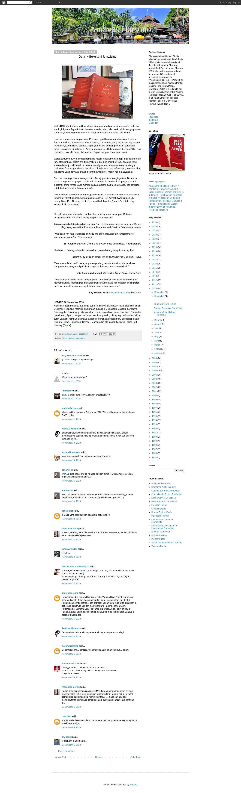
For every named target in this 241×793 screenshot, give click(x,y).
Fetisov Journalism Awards (164, 501)
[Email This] (100, 334)
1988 (154, 445)
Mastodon (153, 123)
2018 (154, 255)
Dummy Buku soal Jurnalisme (168, 308)
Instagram (153, 120)
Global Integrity (158, 509)
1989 (154, 441)
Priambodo (67, 391)
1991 (154, 432)
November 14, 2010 (71, 481)
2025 (154, 226)
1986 (154, 453)
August (158, 324)
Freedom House (159, 505)
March (157, 345)
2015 (154, 268)
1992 (154, 428)
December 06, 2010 (71, 745)
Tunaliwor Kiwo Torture (165, 304)
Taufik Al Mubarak (71, 429)
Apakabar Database (161, 483)
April (156, 341)
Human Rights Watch (161, 512)
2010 (154, 288)
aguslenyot (67, 511)
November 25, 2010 (71, 654)
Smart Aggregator (157, 182)
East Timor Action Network (163, 498)
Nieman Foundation (160, 531)
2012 (154, 280)
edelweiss (67, 470)
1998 (154, 403)
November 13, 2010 (71, 443)
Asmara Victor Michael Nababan (165, 313)
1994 (154, 420)
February (159, 349)
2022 (154, 239)
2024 (154, 230)
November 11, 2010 (71, 363)
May (156, 336)
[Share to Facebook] (110, 334)
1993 (154, 424)
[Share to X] (107, 334)
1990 (154, 437)
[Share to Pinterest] (114, 334)
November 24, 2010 (71, 583)
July (156, 328)
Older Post (135, 757)
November (159, 296)
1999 (154, 399)
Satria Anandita (69, 549)
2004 (154, 379)
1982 (154, 457)
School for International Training (166, 542)
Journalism (80, 338)
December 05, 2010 (71, 727)
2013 (154, 276)
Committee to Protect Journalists (166, 494)
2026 (154, 222)
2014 (154, 272)
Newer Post (60, 757)
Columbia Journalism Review (165, 491)
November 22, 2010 (71, 539)
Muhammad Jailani (71, 663)
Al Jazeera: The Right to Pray (163, 186)
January (158, 353)
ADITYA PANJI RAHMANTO (75, 566)
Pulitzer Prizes (158, 539)
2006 (154, 370)
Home (98, 757)
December (159, 292)
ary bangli (67, 737)
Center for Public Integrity (163, 487)
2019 (154, 251)
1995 (154, 416)
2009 (154, 358)
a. (63, 373)
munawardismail (70, 646)
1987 (154, 449)
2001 (154, 391)
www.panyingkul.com (120, 292)
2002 (154, 387)
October (158, 320)
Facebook (153, 117)
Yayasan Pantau (159, 546)
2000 (154, 395)
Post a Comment (66, 751)
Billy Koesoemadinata (73, 355)
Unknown (66, 716)
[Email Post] (94, 334)
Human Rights (68, 338)
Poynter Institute (159, 535)
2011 (154, 284)
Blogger (133, 784)
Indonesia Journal (160, 516)
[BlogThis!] (104, 334)
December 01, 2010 (71, 707)
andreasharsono (70, 408)
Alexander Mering (71, 528)
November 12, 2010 (71, 419)
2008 (154, 362)
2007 (154, 366)
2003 (154, 383)
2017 (154, 259)
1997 (154, 408)
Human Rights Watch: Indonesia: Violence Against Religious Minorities (163, 207)
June (157, 332)
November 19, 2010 (71, 519)
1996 (154, 412)
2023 (154, 235)
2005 (154, 375)
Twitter (152, 114)
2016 (154, 264)
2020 (154, 247)
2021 (154, 243)
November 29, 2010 (71, 677)
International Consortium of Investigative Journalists (164, 526)
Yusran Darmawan (71, 452)
